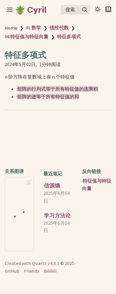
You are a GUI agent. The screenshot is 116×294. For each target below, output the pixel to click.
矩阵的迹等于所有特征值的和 (48, 96)
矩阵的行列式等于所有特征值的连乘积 (57, 89)
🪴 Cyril (31, 10)
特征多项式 (69, 36)
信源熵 (52, 185)
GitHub (12, 271)
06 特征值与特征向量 (26, 36)
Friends (31, 271)
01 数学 (33, 27)
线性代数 (59, 27)
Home (11, 28)
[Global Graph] (28, 182)
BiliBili (50, 271)
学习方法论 (57, 215)
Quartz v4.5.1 (45, 263)
